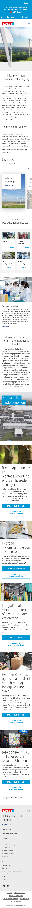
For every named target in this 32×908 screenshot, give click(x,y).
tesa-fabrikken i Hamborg (8, 845)
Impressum (9, 892)
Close (26, 3)
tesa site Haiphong (6, 856)
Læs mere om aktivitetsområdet (16, 644)
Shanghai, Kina (5, 868)
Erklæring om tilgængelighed (16, 895)
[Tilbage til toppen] (28, 810)
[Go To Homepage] (2, 17)
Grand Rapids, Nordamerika (9, 874)
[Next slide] (28, 168)
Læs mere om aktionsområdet (16, 789)
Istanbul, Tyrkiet (6, 879)
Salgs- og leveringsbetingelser (10, 898)
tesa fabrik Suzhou (6, 847)
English (19, 12)
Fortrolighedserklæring (19, 892)
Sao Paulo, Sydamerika (7, 876)
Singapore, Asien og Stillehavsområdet (11, 871)
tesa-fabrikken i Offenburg (8, 842)
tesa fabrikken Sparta (7, 850)
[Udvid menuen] (28, 23)
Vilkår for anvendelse (16, 901)
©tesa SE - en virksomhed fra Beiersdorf (16, 905)
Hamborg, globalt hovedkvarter (10, 833)
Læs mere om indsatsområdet (16, 513)
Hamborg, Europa (6, 865)
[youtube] (8, 886)
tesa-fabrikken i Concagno (8, 853)
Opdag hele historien (16, 506)
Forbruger (10, 17)
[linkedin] (3, 886)
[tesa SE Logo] (8, 23)
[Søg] (26, 23)
